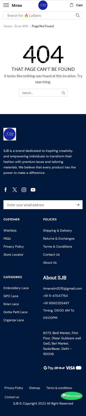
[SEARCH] (63, 93)
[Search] (77, 15)
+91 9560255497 (56, 303)
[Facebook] (5, 189)
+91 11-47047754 (55, 296)
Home (8, 26)
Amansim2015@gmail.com (62, 288)
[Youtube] (33, 189)
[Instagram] (24, 189)
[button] (12, 5)
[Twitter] (14, 189)
